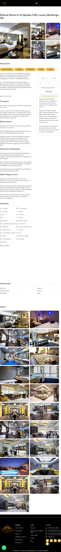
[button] (36, 3)
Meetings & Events (20, 536)
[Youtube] (59, 540)
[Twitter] (55, 540)
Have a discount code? (48, 87)
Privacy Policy (34, 535)
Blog (31, 541)
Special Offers (19, 539)
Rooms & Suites (19, 528)
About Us (32, 528)
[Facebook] (47, 540)
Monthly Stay (18, 542)
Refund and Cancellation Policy (36, 531)
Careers (32, 538)
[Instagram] (51, 540)
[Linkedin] (47, 543)
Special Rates (18, 531)
